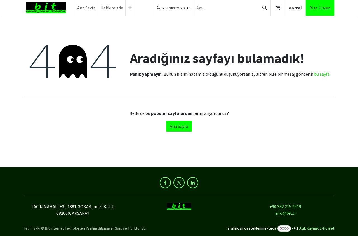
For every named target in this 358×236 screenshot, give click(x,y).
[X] (179, 182)
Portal (295, 8)
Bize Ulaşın (320, 8)
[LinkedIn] (192, 182)
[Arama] (264, 8)
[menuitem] (86, 8)
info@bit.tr (285, 213)
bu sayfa (322, 74)
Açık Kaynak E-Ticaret (316, 228)
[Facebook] (165, 182)
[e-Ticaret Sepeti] (278, 8)
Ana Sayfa (179, 126)
